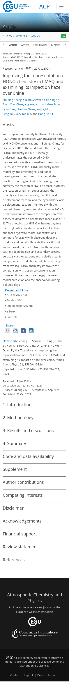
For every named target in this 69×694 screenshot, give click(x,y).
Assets (25, 45)
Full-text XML (15, 300)
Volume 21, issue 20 (28, 35)
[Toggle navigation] (61, 6)
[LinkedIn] (31, 330)
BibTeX (11, 311)
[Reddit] (15, 330)
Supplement (14, 306)
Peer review (40, 45)
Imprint (28, 675)
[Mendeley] (7, 330)
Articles (7, 35)
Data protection (46, 675)
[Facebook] (23, 330)
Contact (15, 675)
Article (13, 45)
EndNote (12, 317)
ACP (44, 6)
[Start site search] (63, 36)
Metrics (55, 45)
